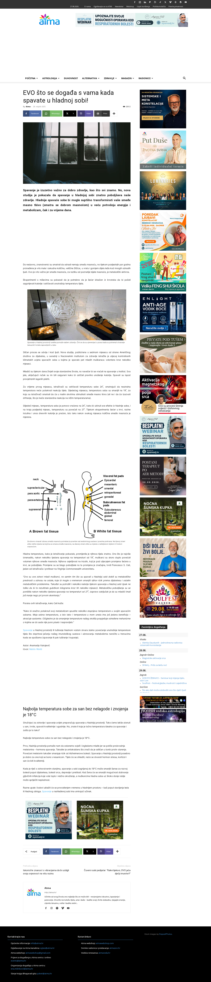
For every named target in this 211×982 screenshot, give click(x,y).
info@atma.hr (37, 943)
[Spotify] (58, 908)
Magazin (126, 78)
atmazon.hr (115, 948)
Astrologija (49, 78)
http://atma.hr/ (50, 892)
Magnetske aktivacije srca (154, 658)
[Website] (175, 2)
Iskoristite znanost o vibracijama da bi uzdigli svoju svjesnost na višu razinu (46, 872)
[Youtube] (185, 2)
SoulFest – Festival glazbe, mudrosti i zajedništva (164, 683)
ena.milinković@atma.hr (22, 968)
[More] (114, 113)
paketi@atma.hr (44, 973)
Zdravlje (109, 78)
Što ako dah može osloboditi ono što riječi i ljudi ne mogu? (163, 691)
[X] (165, 2)
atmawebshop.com (105, 943)
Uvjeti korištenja (143, 6)
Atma (28, 106)
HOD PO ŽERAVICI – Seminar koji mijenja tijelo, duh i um (162, 679)
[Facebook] (134, 2)
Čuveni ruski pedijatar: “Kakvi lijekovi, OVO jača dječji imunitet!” (107, 872)
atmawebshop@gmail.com (38, 952)
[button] (184, 78)
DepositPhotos (165, 934)
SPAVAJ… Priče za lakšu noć (154, 665)
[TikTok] (160, 2)
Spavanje (27, 630)
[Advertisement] (105, 51)
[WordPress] (180, 2)
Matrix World (35, 649)
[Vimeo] (170, 2)
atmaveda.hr (104, 952)
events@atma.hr (18, 960)
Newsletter (119, 6)
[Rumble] (155, 2)
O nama (87, 6)
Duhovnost (71, 78)
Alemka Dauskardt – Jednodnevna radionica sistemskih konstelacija (161, 644)
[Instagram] (139, 2)
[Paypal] (150, 2)
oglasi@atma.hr (47, 948)
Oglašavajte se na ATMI (103, 6)
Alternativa (89, 78)
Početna (30, 78)
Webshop (130, 6)
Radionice (145, 78)
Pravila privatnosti (176, 6)
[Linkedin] (145, 2)
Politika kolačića (159, 6)
